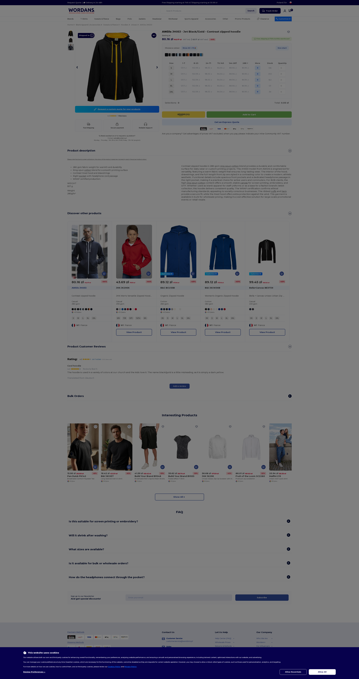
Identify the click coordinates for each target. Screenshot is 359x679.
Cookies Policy (114, 667)
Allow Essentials (293, 672)
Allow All (322, 672)
